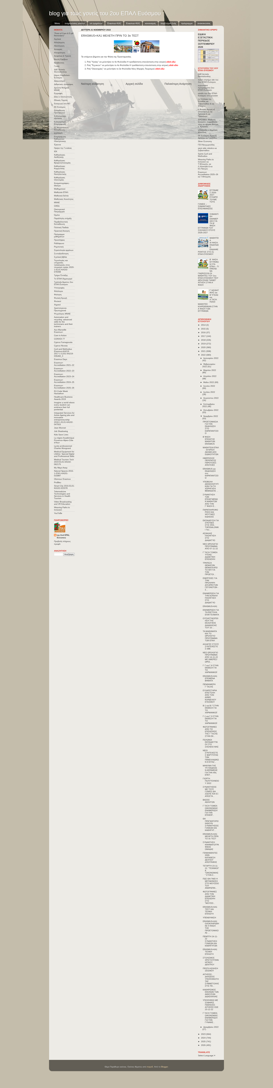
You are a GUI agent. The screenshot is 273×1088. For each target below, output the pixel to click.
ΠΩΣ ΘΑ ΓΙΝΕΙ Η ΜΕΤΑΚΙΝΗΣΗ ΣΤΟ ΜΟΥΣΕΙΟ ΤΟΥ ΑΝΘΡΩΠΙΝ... (211, 883)
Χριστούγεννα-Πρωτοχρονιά (60, 309)
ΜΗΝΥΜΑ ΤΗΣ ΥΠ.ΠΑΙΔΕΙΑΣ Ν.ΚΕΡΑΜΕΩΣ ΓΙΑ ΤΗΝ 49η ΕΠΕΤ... (210, 770)
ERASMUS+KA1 (210, 606)
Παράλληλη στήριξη (63, 218)
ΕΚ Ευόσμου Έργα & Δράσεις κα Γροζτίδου (207, 137)
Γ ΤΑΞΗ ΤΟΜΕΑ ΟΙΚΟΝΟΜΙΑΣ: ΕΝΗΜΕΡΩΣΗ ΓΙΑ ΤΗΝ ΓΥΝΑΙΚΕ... (210, 1017)
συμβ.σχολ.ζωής (168, 23)
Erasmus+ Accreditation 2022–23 (64, 369)
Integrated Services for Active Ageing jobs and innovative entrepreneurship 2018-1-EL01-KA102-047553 (64, 419)
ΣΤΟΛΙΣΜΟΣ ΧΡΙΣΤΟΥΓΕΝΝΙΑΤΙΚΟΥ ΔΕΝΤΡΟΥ (211, 961)
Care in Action (60, 335)
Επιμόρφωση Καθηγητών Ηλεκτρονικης (60, 139)
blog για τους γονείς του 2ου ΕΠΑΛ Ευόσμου (105, 13)
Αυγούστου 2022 (211, 398)
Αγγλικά (57, 39)
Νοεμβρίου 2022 (210, 416)
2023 (203, 1034)
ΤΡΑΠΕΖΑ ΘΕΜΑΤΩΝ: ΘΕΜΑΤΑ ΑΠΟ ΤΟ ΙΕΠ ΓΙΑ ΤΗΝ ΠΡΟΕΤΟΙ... (210, 568)
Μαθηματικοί (59, 189)
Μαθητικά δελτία (61, 196)
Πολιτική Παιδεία (61, 227)
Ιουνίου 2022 (209, 386)
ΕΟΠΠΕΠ (58, 133)
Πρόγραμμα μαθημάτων (59, 235)
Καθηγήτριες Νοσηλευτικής (60, 173)
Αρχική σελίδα (134, 83)
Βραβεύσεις (59, 63)
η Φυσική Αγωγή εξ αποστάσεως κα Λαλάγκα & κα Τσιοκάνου (206, 112)
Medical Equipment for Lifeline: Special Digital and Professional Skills (64, 454)
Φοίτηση (58, 295)
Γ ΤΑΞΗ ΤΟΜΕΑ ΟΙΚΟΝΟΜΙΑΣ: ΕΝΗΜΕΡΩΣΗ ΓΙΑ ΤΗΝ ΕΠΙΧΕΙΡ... (210, 810)
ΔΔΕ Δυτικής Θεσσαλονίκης (60, 71)
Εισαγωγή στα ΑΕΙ (62, 104)
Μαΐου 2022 (209, 382)
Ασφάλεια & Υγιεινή (62, 56)
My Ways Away (60, 468)
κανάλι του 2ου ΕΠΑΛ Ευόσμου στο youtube (208, 94)
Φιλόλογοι (58, 291)
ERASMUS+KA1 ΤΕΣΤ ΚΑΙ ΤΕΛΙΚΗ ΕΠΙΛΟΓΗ (210, 910)
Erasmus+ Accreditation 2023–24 (64, 375)
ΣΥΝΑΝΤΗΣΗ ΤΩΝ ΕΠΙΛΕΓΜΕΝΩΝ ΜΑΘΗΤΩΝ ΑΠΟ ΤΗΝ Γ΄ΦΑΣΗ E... (210, 500)
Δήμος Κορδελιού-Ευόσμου (62, 76)
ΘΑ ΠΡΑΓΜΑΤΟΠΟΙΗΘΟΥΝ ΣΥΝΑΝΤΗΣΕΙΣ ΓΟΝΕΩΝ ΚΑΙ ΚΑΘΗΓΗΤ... (211, 824)
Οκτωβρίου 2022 (210, 410)
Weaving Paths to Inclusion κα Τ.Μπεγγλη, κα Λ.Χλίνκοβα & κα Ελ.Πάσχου (206, 164)
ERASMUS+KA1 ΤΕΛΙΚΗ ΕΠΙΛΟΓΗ (210, 951)
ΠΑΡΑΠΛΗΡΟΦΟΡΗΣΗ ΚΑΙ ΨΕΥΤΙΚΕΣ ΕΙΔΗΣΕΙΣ (210, 513)
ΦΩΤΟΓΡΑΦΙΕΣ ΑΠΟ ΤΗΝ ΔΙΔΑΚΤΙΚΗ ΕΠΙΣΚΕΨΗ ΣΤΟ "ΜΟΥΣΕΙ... (210, 897)
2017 (203, 336)
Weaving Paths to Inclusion (62, 508)
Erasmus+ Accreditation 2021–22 (64, 364)
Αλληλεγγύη (59, 42)
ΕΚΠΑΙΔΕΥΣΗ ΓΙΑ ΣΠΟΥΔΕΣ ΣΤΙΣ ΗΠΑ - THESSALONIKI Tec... (211, 525)
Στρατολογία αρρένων (63, 250)
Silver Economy (205, 141)
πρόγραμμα (187, 23)
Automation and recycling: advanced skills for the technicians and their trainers (63, 321)
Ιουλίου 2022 (209, 392)
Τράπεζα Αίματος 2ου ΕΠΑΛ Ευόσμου (63, 283)
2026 (203, 1045)
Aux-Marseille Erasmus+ (60, 331)
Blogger (164, 1067)
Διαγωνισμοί (59, 81)
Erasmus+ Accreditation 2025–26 (64, 387)
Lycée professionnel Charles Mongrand (63, 447)
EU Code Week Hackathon (61, 392)
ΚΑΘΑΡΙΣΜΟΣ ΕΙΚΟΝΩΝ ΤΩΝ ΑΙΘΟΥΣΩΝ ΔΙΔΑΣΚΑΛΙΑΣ (211, 993)
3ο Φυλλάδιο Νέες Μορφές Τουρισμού (142, 69)
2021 (203, 351)
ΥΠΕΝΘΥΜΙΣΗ (209, 918)
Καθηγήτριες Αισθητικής (59, 156)
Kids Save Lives (61, 435)
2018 (203, 340)
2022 (203, 355)
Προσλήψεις (59, 240)
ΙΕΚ (55, 151)
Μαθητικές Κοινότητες (64, 199)
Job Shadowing (61, 431)
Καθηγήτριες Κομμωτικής (59, 167)
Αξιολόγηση (59, 46)
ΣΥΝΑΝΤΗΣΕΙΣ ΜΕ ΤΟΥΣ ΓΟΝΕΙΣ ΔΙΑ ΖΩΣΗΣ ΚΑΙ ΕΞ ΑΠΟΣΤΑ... (210, 791)
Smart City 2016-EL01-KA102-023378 (64, 487)
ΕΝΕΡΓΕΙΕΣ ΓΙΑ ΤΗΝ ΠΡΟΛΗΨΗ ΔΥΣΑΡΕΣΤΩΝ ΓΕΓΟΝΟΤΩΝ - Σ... (210, 584)
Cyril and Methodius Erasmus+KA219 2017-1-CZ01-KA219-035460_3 (64, 352)
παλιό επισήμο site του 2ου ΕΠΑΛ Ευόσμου (208, 81)
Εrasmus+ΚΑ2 (114, 23)
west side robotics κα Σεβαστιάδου (207, 149)
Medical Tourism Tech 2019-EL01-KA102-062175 (64, 462)
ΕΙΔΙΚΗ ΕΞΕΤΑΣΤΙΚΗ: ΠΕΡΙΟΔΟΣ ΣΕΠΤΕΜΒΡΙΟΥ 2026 (206, 40)
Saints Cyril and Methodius (205, 155)
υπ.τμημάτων (96, 23)
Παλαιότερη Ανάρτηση (178, 83)
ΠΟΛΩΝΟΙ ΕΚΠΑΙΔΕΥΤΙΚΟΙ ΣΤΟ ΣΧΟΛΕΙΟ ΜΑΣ (211, 743)
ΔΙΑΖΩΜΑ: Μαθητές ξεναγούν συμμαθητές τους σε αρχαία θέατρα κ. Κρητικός (208, 123)
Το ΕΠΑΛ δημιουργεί (63, 279)
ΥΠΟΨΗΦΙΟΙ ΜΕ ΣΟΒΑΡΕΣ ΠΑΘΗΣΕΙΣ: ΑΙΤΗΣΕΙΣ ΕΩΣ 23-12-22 (210, 1005)
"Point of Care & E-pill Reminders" (63, 34)
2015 (203, 329)
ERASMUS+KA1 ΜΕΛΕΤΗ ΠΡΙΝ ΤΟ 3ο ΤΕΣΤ (210, 836)
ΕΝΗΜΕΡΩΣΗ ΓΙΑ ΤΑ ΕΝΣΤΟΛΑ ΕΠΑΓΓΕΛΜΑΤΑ (211, 612)
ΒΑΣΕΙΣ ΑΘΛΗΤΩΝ (209, 801)
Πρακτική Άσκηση (62, 231)
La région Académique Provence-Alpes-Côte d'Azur (64, 440)
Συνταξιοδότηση (61, 254)
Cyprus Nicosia (61, 346)
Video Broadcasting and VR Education (63, 503)
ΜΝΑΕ (57, 202)
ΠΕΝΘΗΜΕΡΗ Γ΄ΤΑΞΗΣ (209, 685)
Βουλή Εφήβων (61, 59)
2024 (203, 1038)
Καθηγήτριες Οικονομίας (59, 179)
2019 (203, 344)
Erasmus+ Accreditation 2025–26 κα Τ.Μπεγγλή (208, 174)
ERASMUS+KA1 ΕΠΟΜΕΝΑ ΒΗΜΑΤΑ (210, 678)
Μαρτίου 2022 (209, 370)
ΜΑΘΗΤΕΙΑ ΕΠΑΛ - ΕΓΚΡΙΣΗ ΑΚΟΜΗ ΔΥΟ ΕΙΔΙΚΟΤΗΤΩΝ (211, 451)
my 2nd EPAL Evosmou (63, 536)
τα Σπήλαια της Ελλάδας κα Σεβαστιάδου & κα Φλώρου (206, 102)
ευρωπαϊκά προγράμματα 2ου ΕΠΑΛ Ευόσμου (206, 87)
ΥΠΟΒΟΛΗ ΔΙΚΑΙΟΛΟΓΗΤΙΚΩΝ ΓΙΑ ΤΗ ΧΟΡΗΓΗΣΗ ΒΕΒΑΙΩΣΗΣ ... (211, 486)
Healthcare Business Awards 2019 (63, 398)
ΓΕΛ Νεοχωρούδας (206, 145)
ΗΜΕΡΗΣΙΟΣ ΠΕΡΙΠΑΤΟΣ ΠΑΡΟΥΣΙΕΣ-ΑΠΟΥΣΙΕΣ (210, 461)
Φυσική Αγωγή (60, 298)
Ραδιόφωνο (59, 243)
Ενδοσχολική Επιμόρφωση (60, 123)
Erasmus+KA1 (133, 23)
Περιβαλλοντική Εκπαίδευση (61, 223)
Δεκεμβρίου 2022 (211, 1027)
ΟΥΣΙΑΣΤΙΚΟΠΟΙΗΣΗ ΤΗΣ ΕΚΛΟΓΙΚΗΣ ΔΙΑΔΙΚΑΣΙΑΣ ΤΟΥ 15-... (210, 623)
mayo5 (150, 1067)
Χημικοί (57, 305)
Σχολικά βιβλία (60, 257)
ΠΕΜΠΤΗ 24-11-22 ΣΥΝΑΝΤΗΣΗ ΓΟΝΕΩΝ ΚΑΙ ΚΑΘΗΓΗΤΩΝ (210, 941)
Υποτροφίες (59, 288)
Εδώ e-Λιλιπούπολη (63, 97)
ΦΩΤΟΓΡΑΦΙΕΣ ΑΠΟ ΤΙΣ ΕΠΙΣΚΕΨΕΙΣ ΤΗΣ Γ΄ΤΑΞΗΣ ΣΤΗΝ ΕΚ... (210, 731)
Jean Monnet (60, 428)
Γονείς (57, 66)
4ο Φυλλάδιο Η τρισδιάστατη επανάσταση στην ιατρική (145, 62)
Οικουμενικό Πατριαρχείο (59, 210)
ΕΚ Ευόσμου (59, 107)
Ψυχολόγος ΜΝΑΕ (62, 314)
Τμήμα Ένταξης (61, 275)
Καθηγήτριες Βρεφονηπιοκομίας (62, 161)
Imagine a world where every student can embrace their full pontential (64, 406)
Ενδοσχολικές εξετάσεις (60, 117)
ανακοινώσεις (203, 23)
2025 (203, 1041)
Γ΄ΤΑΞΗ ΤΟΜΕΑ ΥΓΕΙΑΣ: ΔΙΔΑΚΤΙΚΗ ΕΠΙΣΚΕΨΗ (210, 555)
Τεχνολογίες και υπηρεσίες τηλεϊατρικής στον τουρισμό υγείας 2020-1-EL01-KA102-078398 (64, 266)
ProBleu (57, 482)
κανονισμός (150, 23)
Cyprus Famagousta (63, 342)
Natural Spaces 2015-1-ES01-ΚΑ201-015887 (64, 473)
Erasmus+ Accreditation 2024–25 (64, 381)
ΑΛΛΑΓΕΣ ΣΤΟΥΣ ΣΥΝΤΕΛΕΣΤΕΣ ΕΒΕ (211, 646)
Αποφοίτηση (59, 53)
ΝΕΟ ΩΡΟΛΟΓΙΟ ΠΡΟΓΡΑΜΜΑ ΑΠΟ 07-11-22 (210, 546)
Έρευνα (57, 145)
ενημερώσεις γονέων (75, 23)
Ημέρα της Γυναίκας (63, 148)
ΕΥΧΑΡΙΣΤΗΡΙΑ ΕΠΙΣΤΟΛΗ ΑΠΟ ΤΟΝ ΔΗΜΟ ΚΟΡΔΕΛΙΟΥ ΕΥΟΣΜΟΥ (210, 696)
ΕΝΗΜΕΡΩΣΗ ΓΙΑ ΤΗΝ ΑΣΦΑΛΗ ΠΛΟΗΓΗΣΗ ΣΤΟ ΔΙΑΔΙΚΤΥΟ (211, 598)
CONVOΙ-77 (59, 339)
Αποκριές (58, 49)
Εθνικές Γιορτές (61, 100)
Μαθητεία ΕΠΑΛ (61, 192)
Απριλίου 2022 (209, 376)
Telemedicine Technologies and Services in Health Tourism (62, 495)
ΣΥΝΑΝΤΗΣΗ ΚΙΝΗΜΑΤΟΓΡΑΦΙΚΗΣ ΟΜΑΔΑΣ (211, 845)
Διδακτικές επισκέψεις (63, 84)
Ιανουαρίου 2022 (210, 358)
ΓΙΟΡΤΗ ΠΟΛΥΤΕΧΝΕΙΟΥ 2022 (211, 781)
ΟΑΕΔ (56, 206)
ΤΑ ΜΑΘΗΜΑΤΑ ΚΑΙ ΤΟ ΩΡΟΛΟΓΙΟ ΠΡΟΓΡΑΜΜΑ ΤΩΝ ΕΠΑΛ (210, 636)
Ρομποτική (59, 247)
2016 (203, 332)
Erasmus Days (60, 359)
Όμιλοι (57, 215)
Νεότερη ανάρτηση (92, 83)
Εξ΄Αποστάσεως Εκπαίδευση (61, 129)
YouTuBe (58, 513)
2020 (203, 347)
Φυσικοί (57, 301)
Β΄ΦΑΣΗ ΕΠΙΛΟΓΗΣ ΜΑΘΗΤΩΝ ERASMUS (209, 440)
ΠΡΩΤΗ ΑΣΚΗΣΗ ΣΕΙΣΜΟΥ (210, 969)
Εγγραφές (58, 93)
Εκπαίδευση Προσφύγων (59, 111)
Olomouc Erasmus (62, 479)
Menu (57, 23)
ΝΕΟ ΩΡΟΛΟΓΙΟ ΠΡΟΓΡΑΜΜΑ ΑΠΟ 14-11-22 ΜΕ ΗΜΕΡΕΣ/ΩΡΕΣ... (210, 657)
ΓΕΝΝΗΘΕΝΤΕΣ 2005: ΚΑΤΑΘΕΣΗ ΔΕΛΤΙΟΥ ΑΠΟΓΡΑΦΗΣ (210, 857)
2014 (203, 325)
